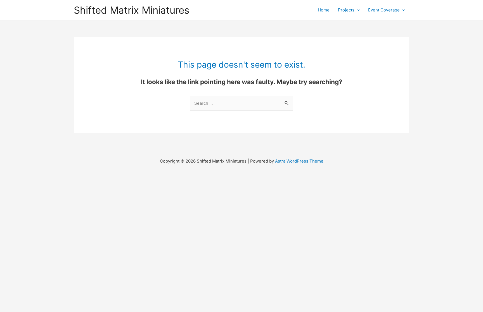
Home (324, 10)
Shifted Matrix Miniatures (131, 10)
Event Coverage (384, 10)
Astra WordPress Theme (299, 161)
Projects (346, 10)
